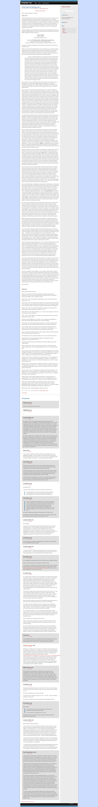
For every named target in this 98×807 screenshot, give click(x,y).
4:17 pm (30, 753)
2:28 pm (30, 704)
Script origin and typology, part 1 (31, 7)
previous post (38, 10)
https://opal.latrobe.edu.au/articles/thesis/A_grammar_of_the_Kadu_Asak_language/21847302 (41, 655)
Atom (63, 31)
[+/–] (67, 15)
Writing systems (45, 8)
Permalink (25, 392)
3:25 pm (30, 451)
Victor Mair (35, 8)
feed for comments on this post (28, 801)
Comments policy (45, 3)
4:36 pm (30, 463)
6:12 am (30, 685)
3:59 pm (30, 721)
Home (36, 3)
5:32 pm (30, 574)
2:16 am (30, 499)
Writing (41, 8)
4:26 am (30, 646)
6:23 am (30, 411)
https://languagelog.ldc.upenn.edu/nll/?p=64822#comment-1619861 (36, 567)
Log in (64, 28)
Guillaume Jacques (28, 645)
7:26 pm (30, 636)
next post (43, 10)
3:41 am (30, 539)
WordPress (65, 32)
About (39, 3)
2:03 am (30, 484)
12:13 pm (30, 521)
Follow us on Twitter (66, 6)
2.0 (64, 29)
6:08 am (30, 668)
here (72, 17)
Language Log (26, 3)
